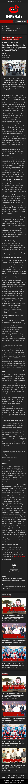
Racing (22, 610)
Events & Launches (6, 37)
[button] (2, 21)
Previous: (13, 579)
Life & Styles (18, 37)
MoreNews (13, 782)
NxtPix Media (14, 16)
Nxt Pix (5, 53)
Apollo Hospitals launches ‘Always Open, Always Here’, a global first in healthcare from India (14, 664)
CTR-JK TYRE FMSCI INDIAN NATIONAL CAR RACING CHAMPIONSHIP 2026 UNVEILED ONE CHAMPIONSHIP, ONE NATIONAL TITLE (13, 617)
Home (13, 37)
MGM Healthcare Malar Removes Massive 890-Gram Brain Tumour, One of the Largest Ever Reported (13, 766)
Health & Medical (16, 635)
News (4, 39)
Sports (5, 611)
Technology (15, 39)
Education (21, 775)
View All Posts (14, 570)
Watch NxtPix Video (21, 21)
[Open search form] (11, 21)
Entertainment (7, 608)
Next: (13, 586)
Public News (9, 39)
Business (15, 775)
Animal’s (10, 775)
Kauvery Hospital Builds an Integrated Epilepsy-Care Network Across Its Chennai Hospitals (14, 641)
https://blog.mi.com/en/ (19, 556)
